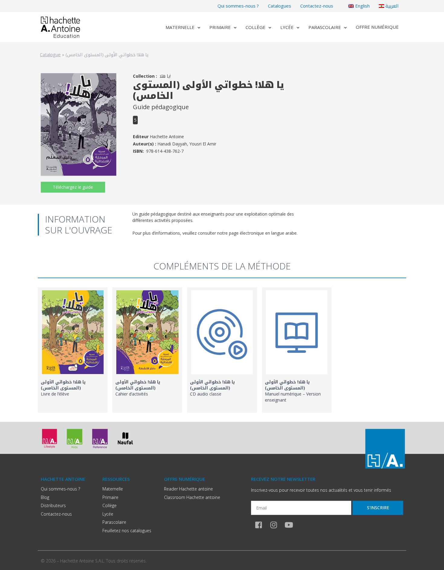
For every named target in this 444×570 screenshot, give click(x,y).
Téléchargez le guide (73, 187)
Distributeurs (53, 505)
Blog (45, 497)
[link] (73, 350)
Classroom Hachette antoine (192, 497)
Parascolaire (324, 27)
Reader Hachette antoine (188, 489)
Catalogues (279, 6)
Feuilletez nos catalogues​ (126, 530)
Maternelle (180, 27)
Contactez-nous (316, 6)
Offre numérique (377, 27)
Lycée (287, 27)
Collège (255, 27)
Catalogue (50, 54)
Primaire (220, 27)
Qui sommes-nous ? (238, 6)
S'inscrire (378, 507)
